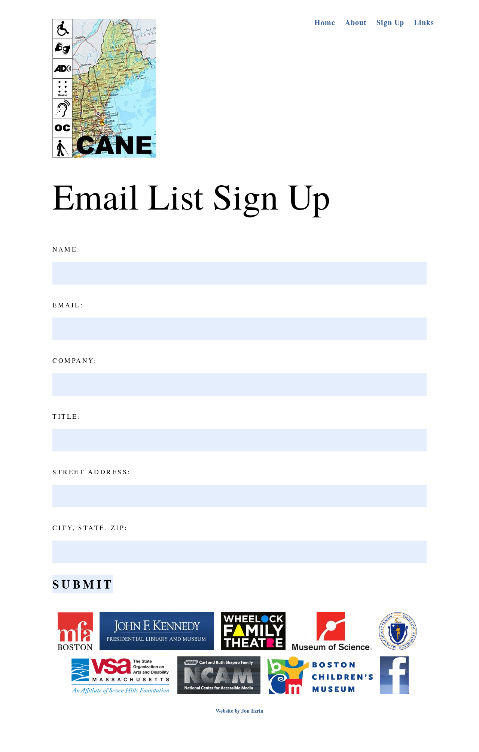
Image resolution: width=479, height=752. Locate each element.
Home (324, 22)
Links (424, 22)
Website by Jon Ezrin (239, 711)
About (356, 22)
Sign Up (390, 22)
